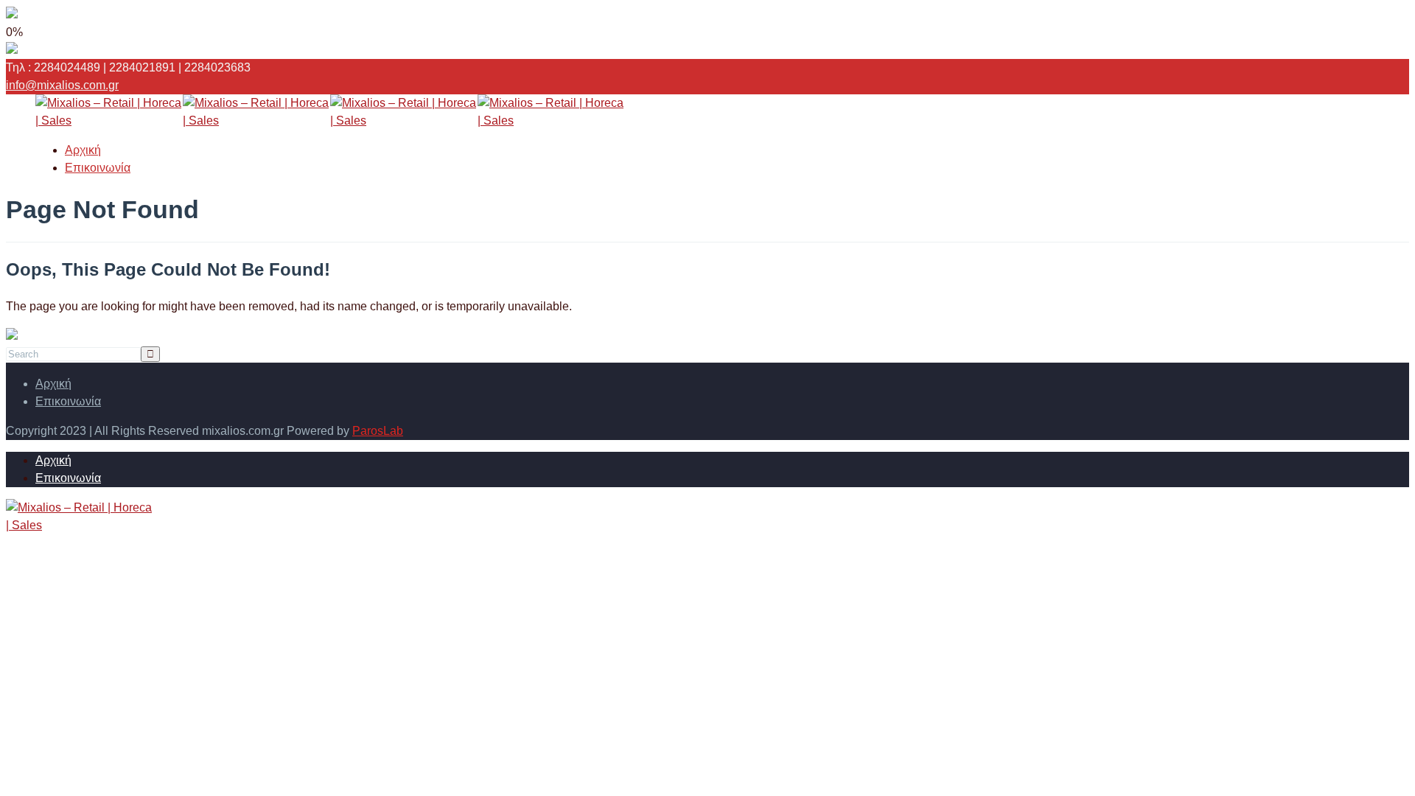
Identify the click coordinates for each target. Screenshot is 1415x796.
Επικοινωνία (97, 167)
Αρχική (83, 150)
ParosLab (377, 431)
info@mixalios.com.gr (62, 85)
